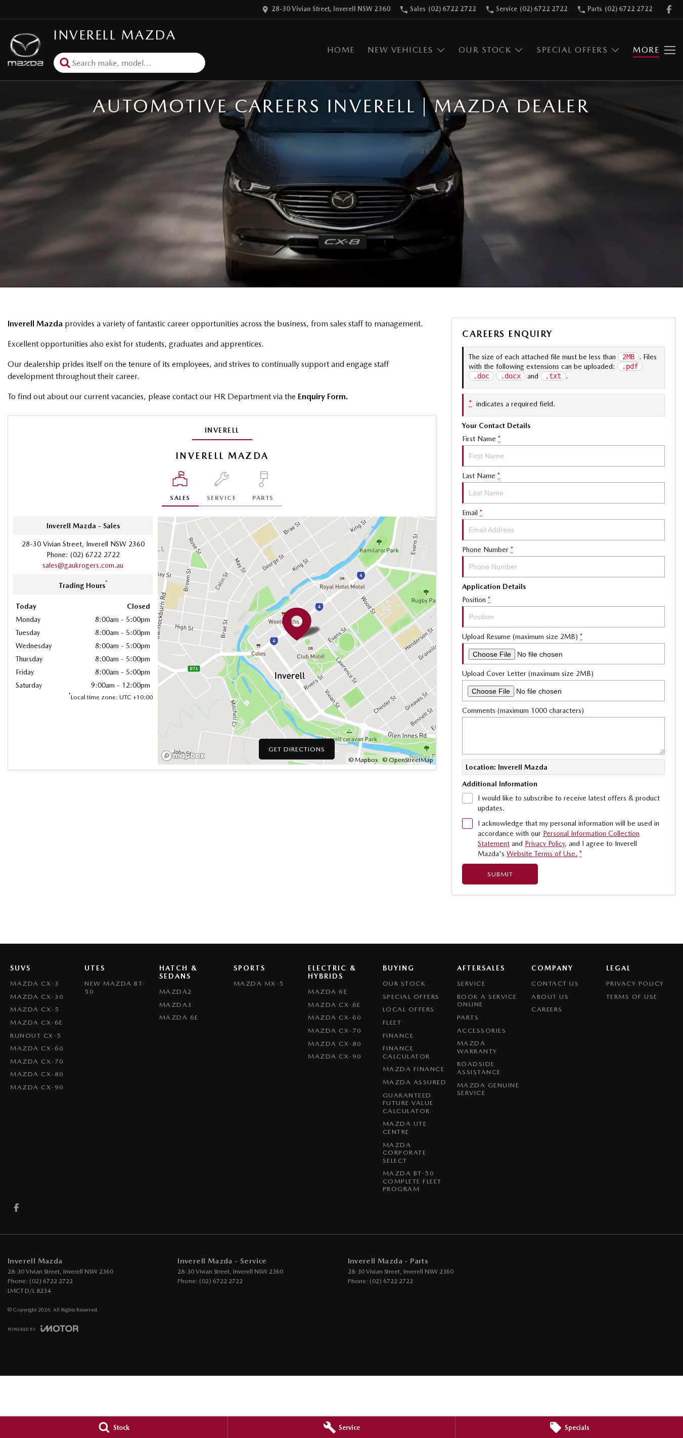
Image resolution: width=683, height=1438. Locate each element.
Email (472, 513)
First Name (481, 439)
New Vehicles (400, 50)
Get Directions (296, 749)
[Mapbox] (185, 756)
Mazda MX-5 (259, 983)
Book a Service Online (487, 1000)
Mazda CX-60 (37, 1048)
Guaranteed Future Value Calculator (408, 1103)
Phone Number (487, 549)
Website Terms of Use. (542, 854)
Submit (500, 874)
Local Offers (409, 1009)
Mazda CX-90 (37, 1087)
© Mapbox (363, 760)
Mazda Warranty (477, 1047)
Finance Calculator (406, 1052)
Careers (547, 1009)
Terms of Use (632, 996)
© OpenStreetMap (407, 760)
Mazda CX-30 (37, 996)
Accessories (482, 1030)
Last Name (481, 476)
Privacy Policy (545, 843)
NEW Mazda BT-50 (115, 987)
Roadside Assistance (479, 1068)
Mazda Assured (415, 1082)
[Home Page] (25, 49)
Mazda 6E (179, 1017)
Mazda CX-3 (34, 983)
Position (476, 600)
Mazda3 (176, 1004)
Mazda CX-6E (36, 1022)
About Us (550, 996)
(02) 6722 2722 (95, 555)
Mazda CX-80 (37, 1074)
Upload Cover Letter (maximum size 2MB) (528, 673)
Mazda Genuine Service (488, 1089)
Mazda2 (176, 991)
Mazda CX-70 (37, 1061)
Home (341, 50)
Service (471, 983)
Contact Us (555, 983)
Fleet (392, 1022)
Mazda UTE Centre (405, 1127)
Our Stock (485, 50)
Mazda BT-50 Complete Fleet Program (412, 1181)
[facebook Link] (669, 9)
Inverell (222, 430)
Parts (468, 1017)
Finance (398, 1035)
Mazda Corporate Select (405, 1152)
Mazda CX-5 (34, 1009)
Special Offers (572, 50)
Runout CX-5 (36, 1035)
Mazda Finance (414, 1069)
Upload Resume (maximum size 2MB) (522, 636)
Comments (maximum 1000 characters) (523, 710)
